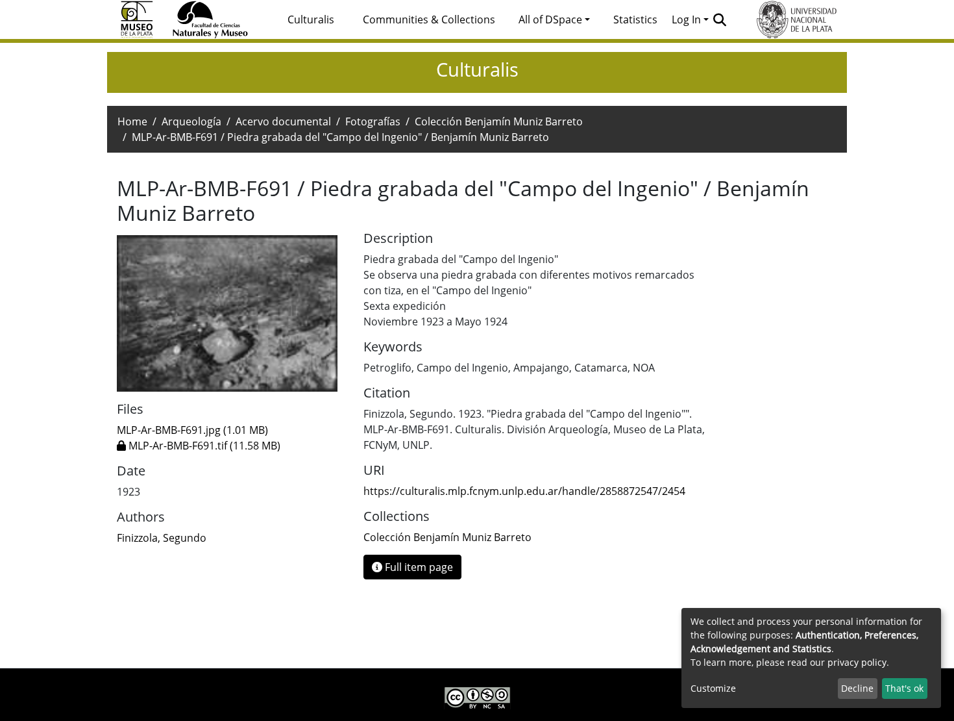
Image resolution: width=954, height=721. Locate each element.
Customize (713, 688)
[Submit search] (720, 19)
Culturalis (310, 19)
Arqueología (191, 121)
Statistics (635, 19)
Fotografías (372, 121)
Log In (686, 19)
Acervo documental (283, 121)
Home (132, 121)
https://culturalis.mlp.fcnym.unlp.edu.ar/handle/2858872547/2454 (524, 491)
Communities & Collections (429, 19)
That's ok (904, 688)
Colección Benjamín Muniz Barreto (499, 121)
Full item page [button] (417, 567)
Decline (857, 688)
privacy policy (857, 662)
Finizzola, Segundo (161, 538)
